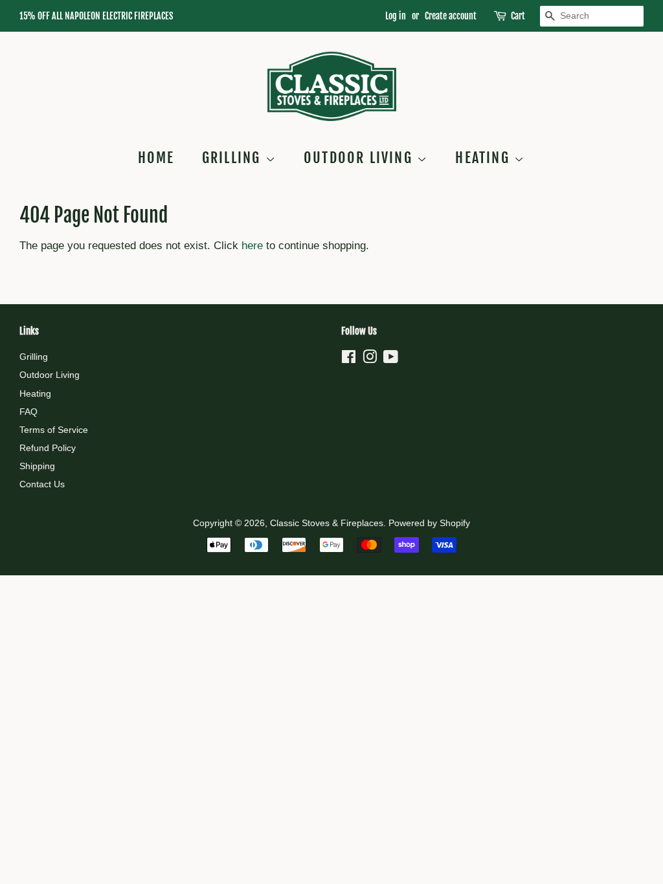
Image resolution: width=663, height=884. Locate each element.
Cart (518, 15)
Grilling (233, 157)
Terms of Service (53, 430)
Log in (395, 15)
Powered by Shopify (429, 523)
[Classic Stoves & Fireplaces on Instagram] (370, 359)
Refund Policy (47, 448)
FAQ (28, 411)
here (252, 245)
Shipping (37, 466)
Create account (451, 15)
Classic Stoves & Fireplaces (326, 523)
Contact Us (42, 484)
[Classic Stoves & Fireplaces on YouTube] (390, 359)
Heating (484, 157)
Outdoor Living (360, 157)
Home (156, 157)
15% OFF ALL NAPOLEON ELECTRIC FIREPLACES (96, 15)
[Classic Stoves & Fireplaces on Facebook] (348, 359)
